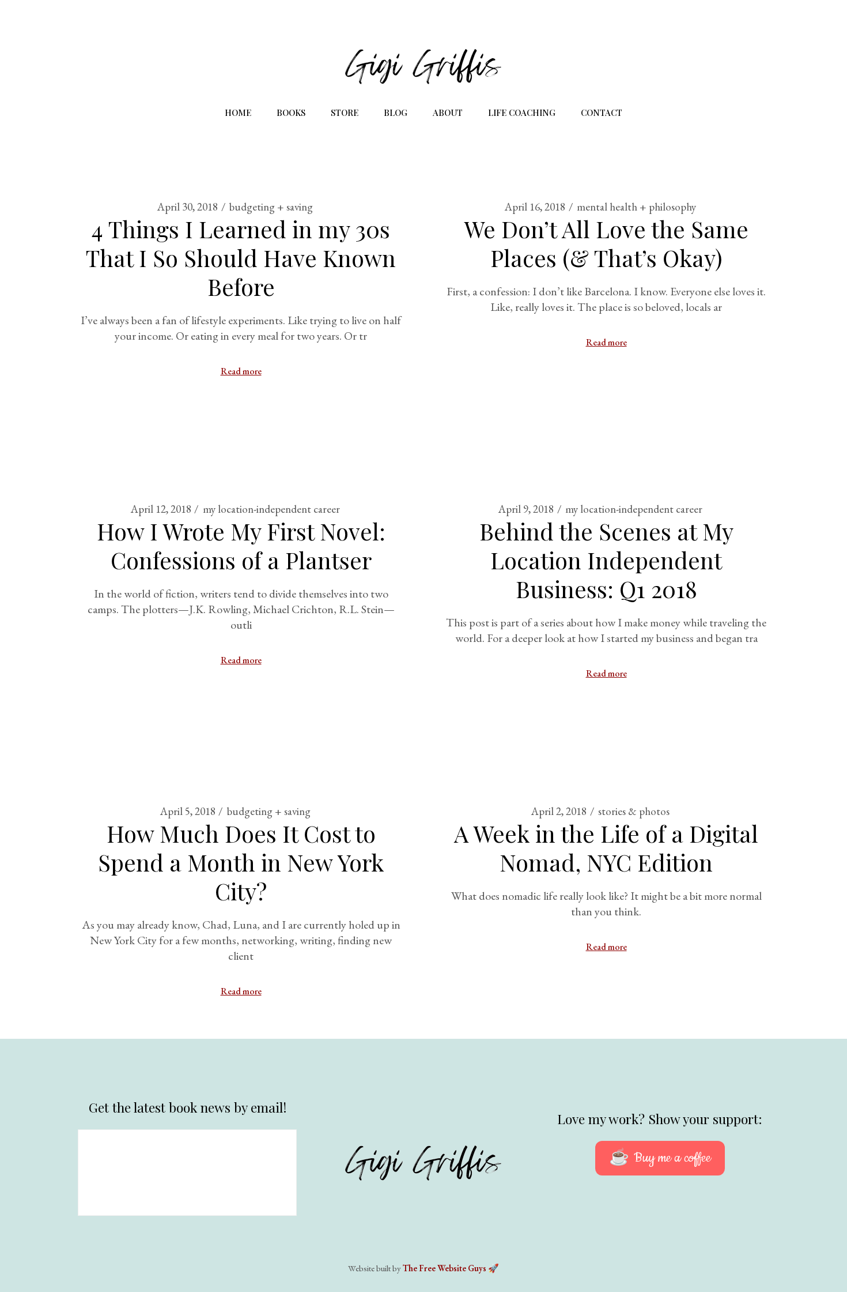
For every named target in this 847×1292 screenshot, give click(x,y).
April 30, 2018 (187, 206)
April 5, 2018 (187, 811)
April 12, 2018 (161, 509)
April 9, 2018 (526, 509)
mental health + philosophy (636, 206)
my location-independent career (271, 509)
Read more (241, 371)
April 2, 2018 (559, 811)
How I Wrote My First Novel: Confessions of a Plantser (241, 545)
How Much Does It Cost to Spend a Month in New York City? (241, 862)
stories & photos (634, 811)
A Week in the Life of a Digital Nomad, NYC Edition (606, 847)
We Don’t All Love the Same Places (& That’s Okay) (606, 243)
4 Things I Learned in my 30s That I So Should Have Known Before (241, 257)
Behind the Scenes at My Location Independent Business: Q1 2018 (606, 560)
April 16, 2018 (535, 206)
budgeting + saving (271, 206)
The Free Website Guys (444, 1268)
